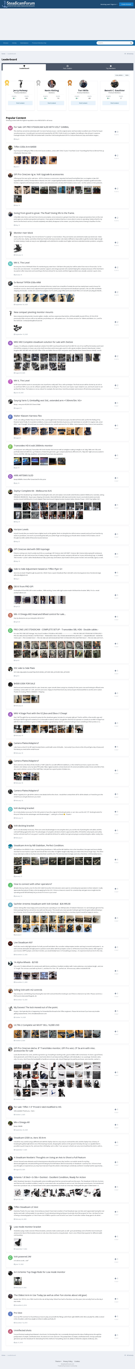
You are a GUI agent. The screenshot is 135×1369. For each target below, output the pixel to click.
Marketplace (24, 43)
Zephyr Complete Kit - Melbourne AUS (33, 490)
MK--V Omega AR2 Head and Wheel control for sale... (40, 614)
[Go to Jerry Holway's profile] (20, 84)
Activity (14, 43)
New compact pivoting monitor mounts (33, 312)
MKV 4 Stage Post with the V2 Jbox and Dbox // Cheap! (40, 713)
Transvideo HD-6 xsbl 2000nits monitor (33, 445)
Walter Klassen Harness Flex (28, 415)
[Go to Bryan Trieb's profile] (10, 943)
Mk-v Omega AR (22, 1122)
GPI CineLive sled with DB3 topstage (32, 549)
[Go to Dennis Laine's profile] (10, 630)
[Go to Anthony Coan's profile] (10, 714)
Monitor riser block (23, 232)
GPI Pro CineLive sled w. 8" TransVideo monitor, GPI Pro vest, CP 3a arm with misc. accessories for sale (54, 1049)
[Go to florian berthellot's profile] (10, 417)
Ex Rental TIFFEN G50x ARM (27, 282)
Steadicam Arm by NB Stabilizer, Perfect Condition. (39, 845)
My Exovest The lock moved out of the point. (36, 1007)
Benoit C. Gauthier (115, 90)
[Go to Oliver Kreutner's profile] (10, 809)
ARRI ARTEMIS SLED (23, 475)
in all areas (119, 75)
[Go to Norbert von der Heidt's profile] (10, 1208)
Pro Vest (18, 1312)
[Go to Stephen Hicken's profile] (10, 615)
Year (126, 75)
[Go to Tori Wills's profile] (83, 84)
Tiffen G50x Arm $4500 (25, 146)
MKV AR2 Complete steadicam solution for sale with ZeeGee (43, 342)
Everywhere (122, 43)
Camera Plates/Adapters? (26, 743)
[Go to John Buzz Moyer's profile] (10, 1296)
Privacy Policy (67, 1361)
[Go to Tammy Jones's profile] (10, 669)
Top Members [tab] (111, 68)
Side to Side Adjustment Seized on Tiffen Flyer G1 (38, 568)
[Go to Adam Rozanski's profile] (10, 1026)
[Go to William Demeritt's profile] (10, 550)
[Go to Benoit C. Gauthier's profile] (115, 84)
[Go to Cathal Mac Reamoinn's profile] (10, 1257)
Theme (57, 1361)
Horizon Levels (21, 529)
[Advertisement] (67, 24)
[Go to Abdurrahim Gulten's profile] (10, 991)
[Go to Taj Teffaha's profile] (10, 381)
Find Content (20, 103)
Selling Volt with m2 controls (28, 989)
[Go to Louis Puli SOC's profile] (10, 791)
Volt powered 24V (22, 1256)
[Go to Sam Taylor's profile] (10, 684)
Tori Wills (83, 90)
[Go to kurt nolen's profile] (10, 1049)
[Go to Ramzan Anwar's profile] (10, 343)
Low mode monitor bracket (27, 1226)
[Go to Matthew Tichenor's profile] (10, 401)
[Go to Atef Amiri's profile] (10, 1123)
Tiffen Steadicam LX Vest (26, 1207)
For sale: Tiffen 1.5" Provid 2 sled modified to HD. (38, 1106)
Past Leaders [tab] (67, 68)
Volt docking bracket (24, 808)
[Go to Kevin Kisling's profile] (52, 84)
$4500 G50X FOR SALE (24, 683)
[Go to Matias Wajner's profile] (10, 148)
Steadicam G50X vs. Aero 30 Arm (30, 1137)
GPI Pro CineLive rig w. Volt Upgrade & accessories (39, 174)
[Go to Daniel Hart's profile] (10, 492)
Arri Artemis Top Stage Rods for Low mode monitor (39, 1272)
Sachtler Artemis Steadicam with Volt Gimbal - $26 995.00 (42, 903)
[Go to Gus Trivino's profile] (10, 1273)
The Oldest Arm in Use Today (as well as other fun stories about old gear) (50, 1295)
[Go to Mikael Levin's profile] (10, 128)
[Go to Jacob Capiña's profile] (10, 885)
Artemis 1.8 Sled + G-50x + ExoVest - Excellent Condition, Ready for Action (50, 1177)
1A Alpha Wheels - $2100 (26, 962)
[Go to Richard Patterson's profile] (10, 1178)
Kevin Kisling (52, 90)
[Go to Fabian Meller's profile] (10, 446)
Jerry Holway (20, 90)
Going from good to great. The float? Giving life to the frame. (44, 213)
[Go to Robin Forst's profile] (10, 905)
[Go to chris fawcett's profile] (10, 1008)
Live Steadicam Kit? (23, 942)
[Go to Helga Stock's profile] (10, 175)
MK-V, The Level (22, 262)
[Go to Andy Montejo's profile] (10, 846)
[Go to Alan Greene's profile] (10, 1331)
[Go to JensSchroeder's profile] (10, 587)
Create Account (126, 4)
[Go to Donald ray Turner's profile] (10, 476)
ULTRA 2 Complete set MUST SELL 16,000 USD (36, 1025)
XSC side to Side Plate (24, 668)
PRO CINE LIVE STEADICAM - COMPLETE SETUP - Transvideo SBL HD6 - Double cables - (56, 629)
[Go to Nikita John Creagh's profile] (10, 263)
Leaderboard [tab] (24, 68)
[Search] (131, 43)
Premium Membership (39, 43)
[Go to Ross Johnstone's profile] (10, 283)
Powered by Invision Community (67, 1366)
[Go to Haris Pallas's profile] (10, 1108)
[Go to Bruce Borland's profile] (10, 963)
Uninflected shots (22, 1330)
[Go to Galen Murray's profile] (10, 1158)
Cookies (77, 1361)
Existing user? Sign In (108, 4)
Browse (5, 43)
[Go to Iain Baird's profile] (10, 1314)
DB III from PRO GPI (23, 586)
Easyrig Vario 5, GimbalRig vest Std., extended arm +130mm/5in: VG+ (48, 400)
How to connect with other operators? (33, 884)
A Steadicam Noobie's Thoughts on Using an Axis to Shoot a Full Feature (50, 1157)
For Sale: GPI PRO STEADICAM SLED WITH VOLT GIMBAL (41, 127)
